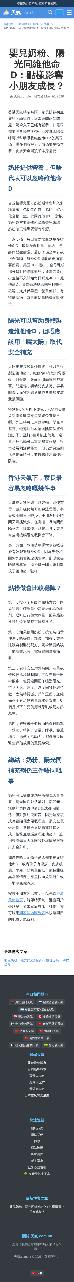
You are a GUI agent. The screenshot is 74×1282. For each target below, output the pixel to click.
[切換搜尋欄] (49, 12)
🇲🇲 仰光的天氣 (53, 1045)
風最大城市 (37, 1082)
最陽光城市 (37, 1089)
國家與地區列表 (32, 913)
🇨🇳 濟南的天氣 (49, 1031)
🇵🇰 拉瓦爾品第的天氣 (24, 1045)
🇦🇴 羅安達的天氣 (22, 1002)
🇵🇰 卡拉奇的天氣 (22, 1023)
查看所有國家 (47, 3)
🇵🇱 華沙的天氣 (23, 1016)
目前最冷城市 (37, 1069)
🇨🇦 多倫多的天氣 (49, 1016)
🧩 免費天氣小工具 (37, 1174)
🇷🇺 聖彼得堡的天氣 (50, 1002)
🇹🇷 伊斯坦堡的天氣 (50, 1023)
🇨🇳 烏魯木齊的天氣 (37, 1038)
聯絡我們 (37, 1134)
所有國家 (37, 1161)
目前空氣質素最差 (37, 1095)
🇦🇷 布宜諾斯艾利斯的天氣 (37, 1009)
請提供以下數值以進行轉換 (21, 24)
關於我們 (37, 1128)
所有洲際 (37, 1154)
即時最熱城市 (37, 1062)
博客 (47, 24)
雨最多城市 (37, 1075)
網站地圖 (37, 1147)
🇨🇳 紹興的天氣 (24, 1031)
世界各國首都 (37, 1167)
